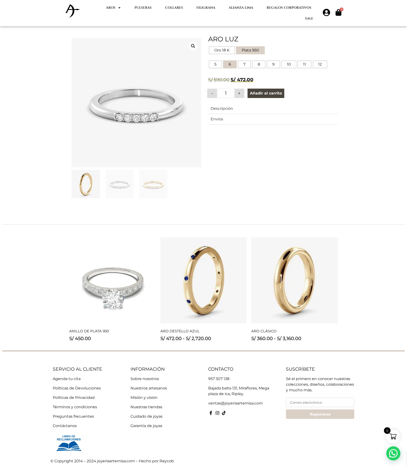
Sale (309, 18)
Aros (110, 7)
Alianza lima (241, 7)
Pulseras (143, 7)
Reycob (166, 461)
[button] (193, 46)
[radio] (222, 50)
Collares (174, 7)
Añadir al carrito (266, 93)
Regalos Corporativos (289, 7)
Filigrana (205, 7)
